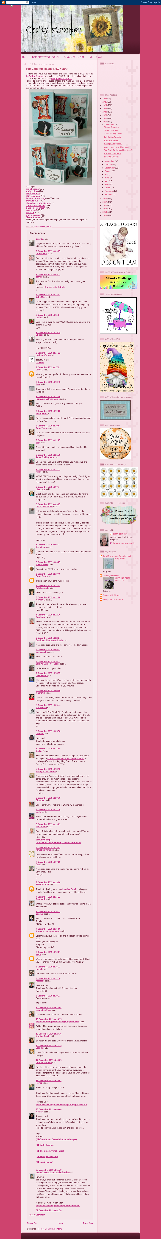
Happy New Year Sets (61, 78)
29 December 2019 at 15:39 (48, 1170)
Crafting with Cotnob (54, 287)
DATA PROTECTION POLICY (45, 57)
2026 (105, 99)
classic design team (35, 208)
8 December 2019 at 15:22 (48, 967)
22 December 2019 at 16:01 (48, 1080)
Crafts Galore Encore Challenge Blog (65, 758)
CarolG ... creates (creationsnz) (117, 556)
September (110, 168)
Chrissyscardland (111, 576)
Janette (39, 239)
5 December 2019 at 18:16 (48, 769)
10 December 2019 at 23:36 (48, 1034)
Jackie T (40, 751)
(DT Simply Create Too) (47, 1156)
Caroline (40, 733)
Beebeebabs (42, 652)
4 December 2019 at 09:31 (48, 649)
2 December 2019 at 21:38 (48, 455)
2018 (105, 199)
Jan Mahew (41, 707)
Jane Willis (41, 899)
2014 (105, 212)
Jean (38, 384)
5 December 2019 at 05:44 (48, 705)
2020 (105, 118)
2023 (105, 108)
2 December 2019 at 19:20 (48, 411)
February (109, 191)
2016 (105, 205)
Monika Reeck (42, 1036)
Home (25, 57)
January (109, 194)
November (110, 161)
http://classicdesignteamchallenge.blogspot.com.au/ (61, 1104)
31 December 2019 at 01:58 (48, 1210)
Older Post (88, 1223)
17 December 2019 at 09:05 (48, 1060)
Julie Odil (40, 297)
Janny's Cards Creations (47, 664)
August (108, 171)
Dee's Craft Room (44, 507)
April (107, 184)
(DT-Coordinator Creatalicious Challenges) (56, 1139)
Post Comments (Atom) (51, 1229)
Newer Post (32, 1223)
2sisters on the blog (35, 198)
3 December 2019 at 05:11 (48, 545)
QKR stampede (33, 196)
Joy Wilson (41, 547)
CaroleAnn (41, 617)
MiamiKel (40, 693)
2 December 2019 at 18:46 (48, 382)
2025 (105, 102)
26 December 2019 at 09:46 (48, 1109)
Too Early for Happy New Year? (118, 150)
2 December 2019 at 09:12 (48, 274)
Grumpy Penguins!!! (113, 144)
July (107, 174)
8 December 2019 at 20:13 (48, 996)
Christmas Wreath (112, 153)
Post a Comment (37, 1215)
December (110, 124)
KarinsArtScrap (43, 355)
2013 (105, 215)
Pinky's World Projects (113, 599)
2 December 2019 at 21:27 (48, 440)
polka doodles (33, 193)
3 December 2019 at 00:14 (48, 487)
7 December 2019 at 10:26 (48, 862)
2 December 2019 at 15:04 (48, 315)
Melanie (39, 1112)
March (108, 188)
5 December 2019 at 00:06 (48, 690)
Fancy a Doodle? (111, 157)
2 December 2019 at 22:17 (48, 469)
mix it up (30, 212)
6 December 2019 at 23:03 (48, 847)
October (108, 164)
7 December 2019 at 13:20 (48, 882)
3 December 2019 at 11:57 (48, 585)
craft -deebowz (33, 215)
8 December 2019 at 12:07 (48, 952)
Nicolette (40, 981)
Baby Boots (120, 558)
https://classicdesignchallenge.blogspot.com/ (58, 1205)
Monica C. (41, 600)
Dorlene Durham (44, 1062)
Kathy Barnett (42, 885)
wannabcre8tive (43, 1010)
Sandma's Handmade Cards (49, 640)
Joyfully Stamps (44, 840)
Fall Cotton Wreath (112, 137)
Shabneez (40, 800)
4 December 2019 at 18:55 (48, 673)
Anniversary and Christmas (116, 147)
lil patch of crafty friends (38, 203)
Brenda (39, 1048)
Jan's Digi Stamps (34, 76)
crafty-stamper (120, 534)
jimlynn (39, 317)
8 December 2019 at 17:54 (48, 978)
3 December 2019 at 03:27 (48, 504)
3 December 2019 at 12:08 (48, 597)
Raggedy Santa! (111, 140)
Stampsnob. (42, 413)
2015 (105, 209)
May (107, 181)
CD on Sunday (33, 217)
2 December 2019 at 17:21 (48, 353)
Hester (39, 1083)
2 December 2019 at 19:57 (48, 426)
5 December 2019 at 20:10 (48, 798)
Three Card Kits (111, 130)
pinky (38, 812)
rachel (39, 969)
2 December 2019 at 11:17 (48, 294)
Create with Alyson (111, 595)
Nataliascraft (42, 588)
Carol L (39, 370)
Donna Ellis (41, 253)
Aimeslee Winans (44, 850)
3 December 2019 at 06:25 (48, 562)
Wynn (38, 954)
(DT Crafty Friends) (45, 1145)
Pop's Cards (42, 576)
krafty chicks (32, 191)
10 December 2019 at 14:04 (48, 1007)
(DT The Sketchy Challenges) (50, 1151)
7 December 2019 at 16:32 (48, 911)
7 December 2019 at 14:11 (48, 897)
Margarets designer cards (48, 931)
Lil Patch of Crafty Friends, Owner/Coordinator (58, 842)
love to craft (31, 210)
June (107, 178)
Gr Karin (40, 362)
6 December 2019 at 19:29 (48, 824)
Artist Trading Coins (113, 134)
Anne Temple (42, 428)
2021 (105, 115)
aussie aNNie (42, 564)
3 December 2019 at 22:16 (48, 615)
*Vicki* (39, 472)
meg (38, 442)
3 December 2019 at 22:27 (48, 638)
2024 (105, 105)
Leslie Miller (42, 675)
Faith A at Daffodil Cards (48, 399)
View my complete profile (124, 543)
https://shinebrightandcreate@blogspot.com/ (57, 1021)
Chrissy (39, 335)
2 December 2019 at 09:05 (48, 251)
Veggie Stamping (111, 127)
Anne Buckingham (45, 457)
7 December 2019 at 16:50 (48, 929)
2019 (105, 122)
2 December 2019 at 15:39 (48, 332)
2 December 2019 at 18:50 (48, 396)
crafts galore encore (35, 205)
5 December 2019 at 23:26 (48, 809)
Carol (38, 864)
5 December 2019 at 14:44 (48, 749)
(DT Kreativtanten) (44, 1162)
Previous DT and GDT (74, 57)
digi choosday (33, 189)
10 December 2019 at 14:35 (48, 1019)
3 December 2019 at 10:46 (48, 574)
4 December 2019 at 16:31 (48, 661)
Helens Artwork (96, 57)
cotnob (39, 277)
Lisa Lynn (40, 489)
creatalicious (32, 201)
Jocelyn (39, 914)
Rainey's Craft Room (46, 771)
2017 (105, 202)
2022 (105, 112)
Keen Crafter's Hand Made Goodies (53, 1172)
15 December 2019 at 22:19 (48, 1045)
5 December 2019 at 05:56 (48, 731)
